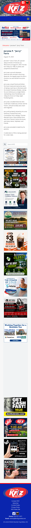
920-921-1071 (15, 516)
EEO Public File (15, 509)
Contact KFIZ (15, 501)
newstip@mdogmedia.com (15, 518)
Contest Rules (15, 505)
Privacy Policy (15, 507)
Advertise (15, 503)
